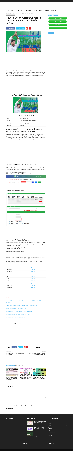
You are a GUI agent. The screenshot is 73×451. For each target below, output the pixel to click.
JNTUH (17, 10)
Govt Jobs (46, 10)
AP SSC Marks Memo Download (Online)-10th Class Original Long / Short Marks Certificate (12, 378)
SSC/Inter (53, 10)
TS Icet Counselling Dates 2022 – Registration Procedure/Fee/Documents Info (37, 354)
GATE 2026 (17, 0)
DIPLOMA (50, 428)
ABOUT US (7, 0)
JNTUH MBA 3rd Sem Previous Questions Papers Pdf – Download (15, 354)
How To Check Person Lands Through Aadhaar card (15, 317)
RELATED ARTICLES (10, 365)
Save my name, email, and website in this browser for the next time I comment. (21, 405)
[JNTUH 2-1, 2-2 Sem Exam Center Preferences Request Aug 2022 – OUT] (26, 372)
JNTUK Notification (51, 433)
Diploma (35, 10)
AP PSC (21, 0)
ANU (49, 430)
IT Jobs (40, 10)
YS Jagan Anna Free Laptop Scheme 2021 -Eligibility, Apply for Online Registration (21, 305)
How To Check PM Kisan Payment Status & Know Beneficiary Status (19, 311)
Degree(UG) (28, 10)
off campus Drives (51, 432)
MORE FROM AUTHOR (19, 365)
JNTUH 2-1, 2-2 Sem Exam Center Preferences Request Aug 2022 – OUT (25, 378)
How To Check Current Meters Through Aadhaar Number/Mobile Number (19, 314)
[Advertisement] (26, 62)
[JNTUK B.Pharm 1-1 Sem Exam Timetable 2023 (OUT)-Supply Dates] (39, 372)
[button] (65, 10)
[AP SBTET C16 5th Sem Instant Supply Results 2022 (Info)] (30, 429)
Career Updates (12, 0)
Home (7, 13)
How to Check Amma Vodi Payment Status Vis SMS (16, 308)
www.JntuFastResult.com (11, 25)
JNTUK (12, 10)
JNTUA (22, 10)
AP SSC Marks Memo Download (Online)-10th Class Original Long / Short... (40, 422)
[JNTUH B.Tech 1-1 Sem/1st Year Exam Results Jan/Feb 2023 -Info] (30, 434)
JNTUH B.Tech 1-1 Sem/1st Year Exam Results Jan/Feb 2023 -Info (39, 434)
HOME (8, 10)
